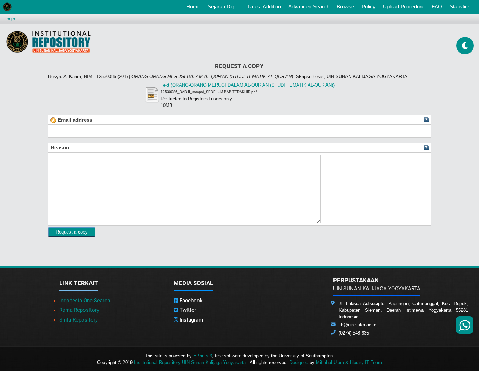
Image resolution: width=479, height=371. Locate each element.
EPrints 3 (202, 355)
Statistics (460, 6)
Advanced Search (308, 6)
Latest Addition (264, 6)
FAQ (437, 6)
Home (194, 6)
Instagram (190, 320)
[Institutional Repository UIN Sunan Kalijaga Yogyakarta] (48, 41)
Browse (345, 6)
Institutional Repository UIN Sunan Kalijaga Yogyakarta (190, 362)
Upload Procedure (403, 6)
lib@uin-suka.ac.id (357, 325)
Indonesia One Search (84, 300)
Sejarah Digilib (224, 6)
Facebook (190, 300)
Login (9, 18)
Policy (369, 6)
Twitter (187, 310)
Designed (298, 362)
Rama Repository (79, 310)
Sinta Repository (78, 320)
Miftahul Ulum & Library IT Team (349, 362)
